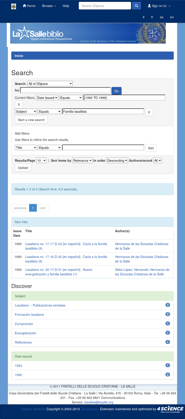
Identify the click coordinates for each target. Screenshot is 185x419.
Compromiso (24, 323)
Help (66, 5)
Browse (48, 5)
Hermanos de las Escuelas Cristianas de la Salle (142, 271)
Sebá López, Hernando (131, 269)
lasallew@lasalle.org (98, 402)
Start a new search (31, 119)
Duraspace (89, 408)
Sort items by (61, 160)
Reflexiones (23, 342)
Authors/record (140, 160)
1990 (18, 374)
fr (152, 17)
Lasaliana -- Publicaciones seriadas (40, 305)
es (161, 17)
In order (99, 160)
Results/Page (25, 160)
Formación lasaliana (29, 314)
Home (30, 5)
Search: (21, 83)
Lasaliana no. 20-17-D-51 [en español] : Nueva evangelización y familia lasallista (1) (58, 271)
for (17, 90)
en (172, 17)
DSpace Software (33, 408)
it (143, 17)
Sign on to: (159, 5)
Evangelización (25, 333)
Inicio (19, 55)
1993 (18, 365)
